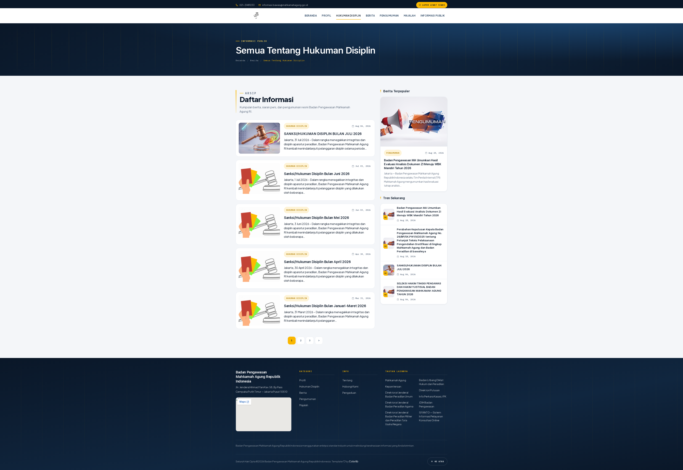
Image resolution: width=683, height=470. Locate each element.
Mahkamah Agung (395, 380)
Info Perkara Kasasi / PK (432, 396)
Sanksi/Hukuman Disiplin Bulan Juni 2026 (317, 174)
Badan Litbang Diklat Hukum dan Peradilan (431, 382)
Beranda (311, 15)
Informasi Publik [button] (432, 15)
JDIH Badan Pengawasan (426, 404)
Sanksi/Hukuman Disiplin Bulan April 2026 (317, 262)
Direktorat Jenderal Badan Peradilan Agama (399, 404)
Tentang (347, 380)
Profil (326, 15)
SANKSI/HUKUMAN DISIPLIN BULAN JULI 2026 (323, 134)
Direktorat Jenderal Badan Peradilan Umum (399, 394)
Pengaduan (349, 392)
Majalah (410, 15)
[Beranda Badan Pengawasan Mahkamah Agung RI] (251, 15)
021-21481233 (247, 5)
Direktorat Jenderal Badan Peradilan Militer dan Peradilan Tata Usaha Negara (398, 418)
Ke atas (439, 461)
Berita (370, 15)
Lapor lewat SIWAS (433, 5)
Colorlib (353, 461)
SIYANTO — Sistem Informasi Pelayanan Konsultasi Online (431, 416)
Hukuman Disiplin (348, 15)
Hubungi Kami (350, 386)
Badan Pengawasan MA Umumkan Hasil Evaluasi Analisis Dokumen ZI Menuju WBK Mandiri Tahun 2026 (412, 164)
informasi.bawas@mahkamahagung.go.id (285, 5)
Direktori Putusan (429, 390)
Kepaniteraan (393, 386)
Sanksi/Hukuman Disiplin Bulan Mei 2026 (316, 218)
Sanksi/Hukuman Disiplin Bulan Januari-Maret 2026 (325, 306)
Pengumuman (389, 15)
